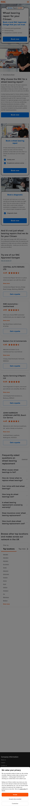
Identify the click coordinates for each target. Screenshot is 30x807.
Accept (15, 794)
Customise (15, 803)
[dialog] (15, 787)
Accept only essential (15, 799)
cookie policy (22, 789)
